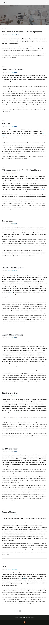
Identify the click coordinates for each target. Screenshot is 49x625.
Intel (24, 578)
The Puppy (6, 123)
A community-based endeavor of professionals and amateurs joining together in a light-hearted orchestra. (15, 3)
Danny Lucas (24, 245)
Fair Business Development (13, 268)
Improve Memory (9, 512)
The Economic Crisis (10, 393)
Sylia (8, 34)
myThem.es (32, 617)
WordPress (25, 617)
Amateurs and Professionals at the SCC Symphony (22, 32)
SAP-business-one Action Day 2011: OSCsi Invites (21, 170)
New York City (7, 221)
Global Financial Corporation (13, 69)
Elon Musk (18, 137)
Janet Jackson (15, 419)
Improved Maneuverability (12, 335)
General (4, 28)
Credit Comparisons (10, 449)
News (3, 66)
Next (32, 611)
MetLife (10, 292)
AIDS (4, 566)
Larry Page (43, 189)
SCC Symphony (5, 2)
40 (28, 611)
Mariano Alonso (18, 412)
